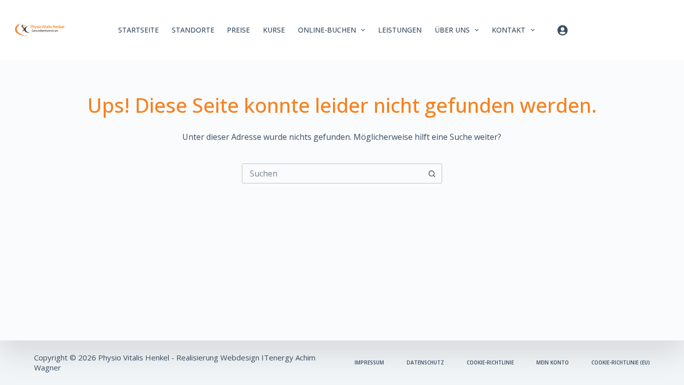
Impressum (369, 362)
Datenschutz (425, 362)
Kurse (274, 30)
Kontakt (508, 30)
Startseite (138, 30)
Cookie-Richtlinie (490, 362)
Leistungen (400, 30)
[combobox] (332, 173)
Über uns (452, 30)
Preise (238, 30)
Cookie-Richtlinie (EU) (620, 362)
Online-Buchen (327, 30)
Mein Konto (552, 362)
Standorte (193, 30)
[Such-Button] (432, 173)
